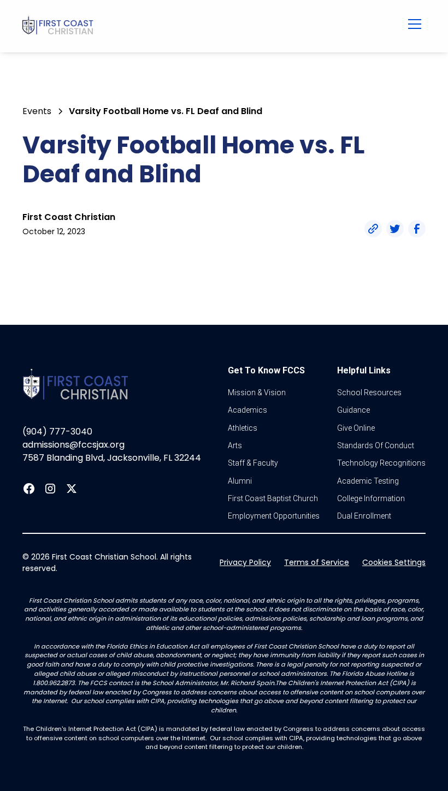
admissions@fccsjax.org (73, 444)
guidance (353, 410)
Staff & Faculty (253, 463)
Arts (235, 445)
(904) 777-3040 (57, 431)
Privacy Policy (245, 562)
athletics (242, 428)
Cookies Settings (394, 562)
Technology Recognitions (381, 463)
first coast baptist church (273, 498)
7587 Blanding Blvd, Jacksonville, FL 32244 (111, 457)
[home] (186, 26)
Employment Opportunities (274, 516)
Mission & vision (257, 392)
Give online (356, 428)
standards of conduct (375, 445)
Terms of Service (316, 562)
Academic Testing (368, 481)
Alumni (240, 481)
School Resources (369, 392)
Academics (247, 410)
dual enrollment (364, 516)
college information (371, 498)
